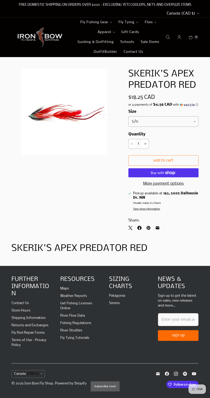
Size (132, 112)
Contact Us (133, 52)
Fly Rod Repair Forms (28, 333)
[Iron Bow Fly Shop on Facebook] (166, 373)
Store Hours (20, 311)
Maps (64, 289)
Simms (114, 303)
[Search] (167, 37)
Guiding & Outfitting (96, 42)
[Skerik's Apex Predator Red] (64, 112)
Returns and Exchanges (29, 325)
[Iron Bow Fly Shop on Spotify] (184, 373)
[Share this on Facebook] (139, 227)
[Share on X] (131, 227)
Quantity (136, 134)
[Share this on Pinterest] (148, 227)
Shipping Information (28, 318)
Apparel (104, 32)
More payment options (163, 184)
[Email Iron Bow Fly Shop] (157, 373)
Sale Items (150, 42)
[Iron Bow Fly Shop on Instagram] (175, 373)
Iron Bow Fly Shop (38, 383)
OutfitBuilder (105, 52)
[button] (163, 105)
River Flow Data (72, 316)
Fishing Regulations (75, 323)
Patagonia (117, 296)
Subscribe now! (105, 386)
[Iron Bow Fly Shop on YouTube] (194, 373)
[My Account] (179, 37)
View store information (146, 209)
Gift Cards (130, 32)
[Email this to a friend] (157, 227)
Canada (181, 14)
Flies (149, 22)
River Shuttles (71, 330)
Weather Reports (73, 296)
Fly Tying (127, 22)
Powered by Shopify (71, 383)
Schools (127, 42)
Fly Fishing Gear (94, 22)
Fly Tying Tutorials (74, 338)
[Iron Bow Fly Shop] (40, 37)
